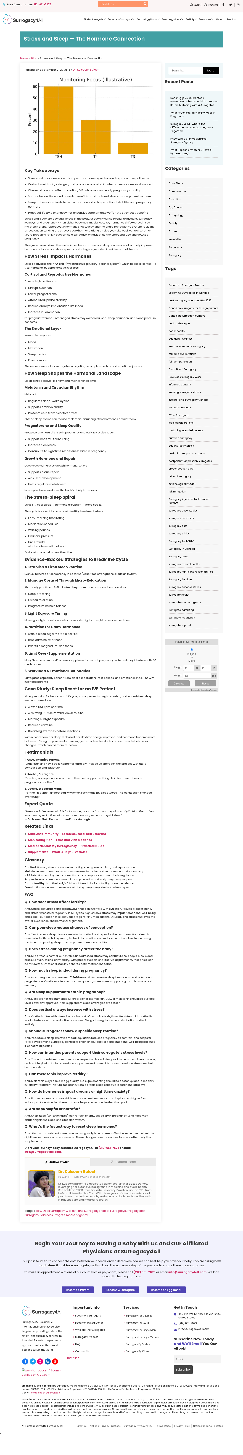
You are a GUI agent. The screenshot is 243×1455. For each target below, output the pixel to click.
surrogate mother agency (69, 1215)
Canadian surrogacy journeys (187, 316)
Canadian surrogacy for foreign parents (193, 308)
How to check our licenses (45, 1392)
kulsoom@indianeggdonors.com (92, 1176)
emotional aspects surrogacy (187, 346)
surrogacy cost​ (135, 1211)
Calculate (179, 683)
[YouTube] (55, 1361)
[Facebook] (25, 1361)
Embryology (176, 215)
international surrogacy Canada (188, 400)
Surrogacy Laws (178, 556)
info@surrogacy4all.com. (43, 1152)
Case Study (176, 183)
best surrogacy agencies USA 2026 (190, 300)
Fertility (190, 19)
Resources (205, 19)
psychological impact (182, 484)
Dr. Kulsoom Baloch (86, 69)
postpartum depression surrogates (190, 461)
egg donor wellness (180, 338)
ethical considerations (182, 354)
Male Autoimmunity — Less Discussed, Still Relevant (67, 834)
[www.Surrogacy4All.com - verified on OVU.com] (42, 1375)
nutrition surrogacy (180, 438)
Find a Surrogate (93, 19)
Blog (34, 58)
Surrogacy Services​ (38, 1215)
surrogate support (180, 625)
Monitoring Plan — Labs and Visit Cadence (60, 840)
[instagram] (40, 1361)
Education (175, 199)
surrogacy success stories (185, 587)
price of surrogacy (111, 1211)
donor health (177, 331)
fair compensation (180, 361)
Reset (205, 683)
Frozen (173, 231)
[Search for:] (194, 70)
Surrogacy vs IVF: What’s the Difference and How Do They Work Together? (191, 127)
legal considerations (181, 423)
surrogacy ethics (179, 533)
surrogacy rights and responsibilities (191, 572)
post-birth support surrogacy (187, 453)
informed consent (180, 384)
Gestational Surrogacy (182, 369)
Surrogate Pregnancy (182, 617)
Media (230, 19)
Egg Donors (176, 207)
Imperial (191, 653)
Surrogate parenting (181, 610)
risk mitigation (177, 491)
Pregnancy (175, 247)
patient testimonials (181, 445)
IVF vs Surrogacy (179, 415)
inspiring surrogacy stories (185, 392)
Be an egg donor (171, 19)
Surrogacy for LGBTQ (181, 541)
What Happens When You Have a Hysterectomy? (191, 151)
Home (24, 58)
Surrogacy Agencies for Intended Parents (189, 501)
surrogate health (179, 594)
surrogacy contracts (181, 518)
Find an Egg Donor (146, 19)
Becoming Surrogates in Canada (189, 293)
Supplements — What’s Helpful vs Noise (57, 852)
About (219, 19)
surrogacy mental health (184, 564)
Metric (191, 660)
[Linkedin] (48, 1361)
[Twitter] (33, 1361)
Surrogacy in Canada (182, 549)
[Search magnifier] (145, 4)
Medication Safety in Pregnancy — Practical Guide (66, 846)
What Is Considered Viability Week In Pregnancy (192, 114)
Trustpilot (72, 1358)
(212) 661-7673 (41, 4)
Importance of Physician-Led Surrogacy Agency (188, 140)
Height (178, 666)
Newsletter (175, 239)
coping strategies (179, 323)
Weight (178, 674)
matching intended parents (186, 430)
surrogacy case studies (183, 510)
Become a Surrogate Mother (186, 285)
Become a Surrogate (120, 19)
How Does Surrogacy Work (54, 1211)
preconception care (181, 468)
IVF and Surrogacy (86, 1211)
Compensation (178, 191)
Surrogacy (175, 255)
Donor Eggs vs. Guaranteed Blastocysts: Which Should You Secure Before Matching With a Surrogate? (194, 101)
